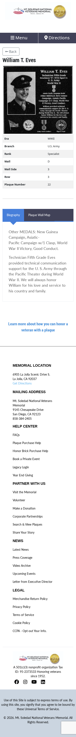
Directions (59, 38)
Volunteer (19, 500)
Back (12, 51)
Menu (20, 38)
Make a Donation (24, 508)
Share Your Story (23, 532)
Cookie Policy (21, 623)
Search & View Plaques (27, 524)
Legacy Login (21, 467)
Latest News (21, 549)
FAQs (16, 435)
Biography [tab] (13, 215)
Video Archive (22, 565)
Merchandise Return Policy (30, 599)
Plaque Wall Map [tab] (39, 215)
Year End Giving (23, 475)
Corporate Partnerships (28, 516)
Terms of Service (23, 615)
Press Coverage (22, 557)
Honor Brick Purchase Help (30, 451)
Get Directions (22, 383)
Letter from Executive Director (32, 581)
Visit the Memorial (24, 492)
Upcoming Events (24, 573)
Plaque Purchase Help (27, 443)
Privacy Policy (21, 607)
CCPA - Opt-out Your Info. (29, 631)
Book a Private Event (26, 459)
